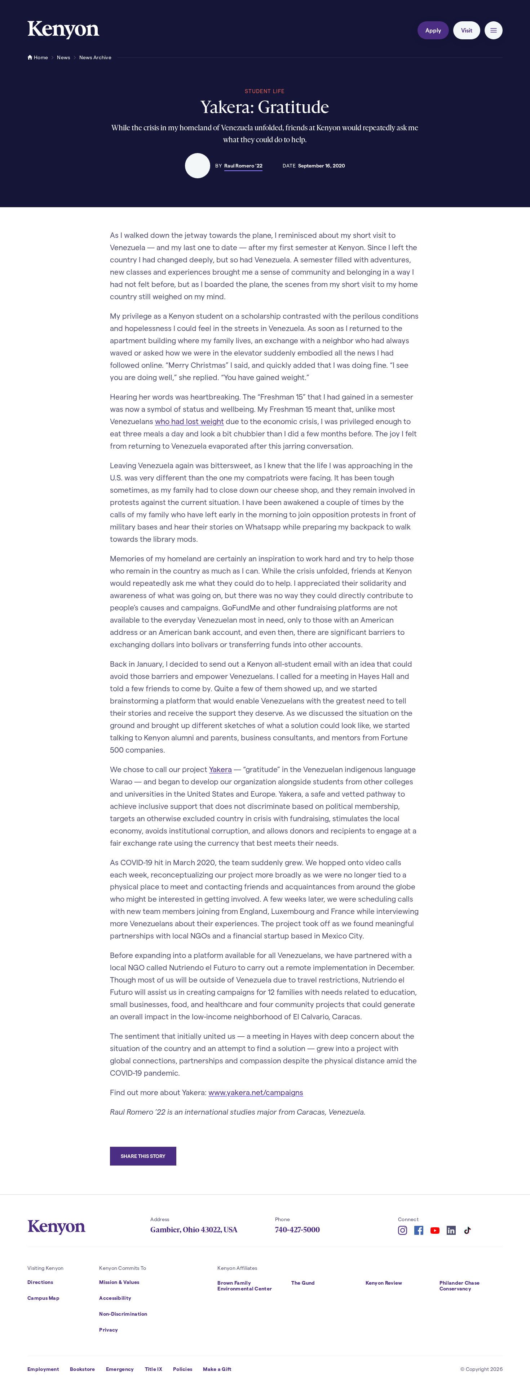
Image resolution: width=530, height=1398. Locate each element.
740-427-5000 (297, 1229)
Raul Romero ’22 (243, 165)
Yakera (220, 769)
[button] (494, 30)
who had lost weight (189, 421)
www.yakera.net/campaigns (255, 1092)
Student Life (265, 91)
